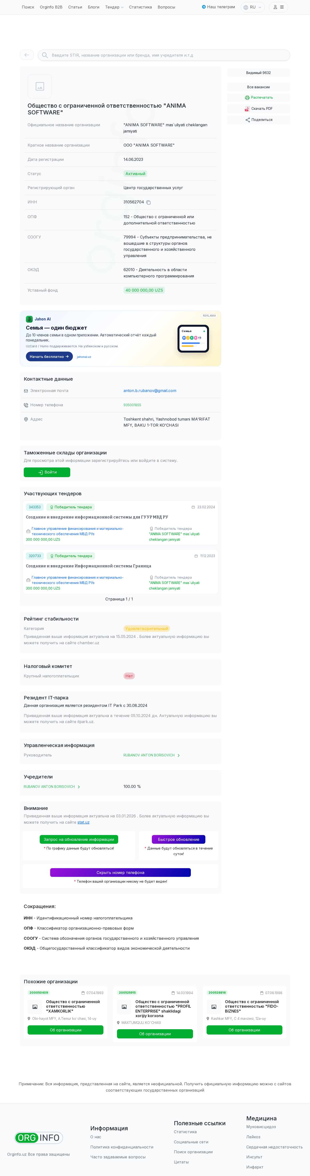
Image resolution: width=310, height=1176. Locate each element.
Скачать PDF (261, 108)
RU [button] (253, 7)
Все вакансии (258, 87)
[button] (278, 7)
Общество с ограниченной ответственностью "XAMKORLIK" (73, 1006)
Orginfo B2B (51, 7)
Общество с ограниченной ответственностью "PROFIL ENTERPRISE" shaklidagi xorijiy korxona (163, 1008)
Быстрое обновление (178, 839)
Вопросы (166, 7)
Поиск (28, 7)
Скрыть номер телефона (120, 872)
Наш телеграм (220, 6)
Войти (50, 472)
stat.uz (84, 822)
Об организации (65, 1030)
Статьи (75, 7)
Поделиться (261, 120)
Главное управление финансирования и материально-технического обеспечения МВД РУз (78, 531)
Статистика (140, 7)
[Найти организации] (38, 1138)
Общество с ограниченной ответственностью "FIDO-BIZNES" (252, 1006)
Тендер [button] (112, 7)
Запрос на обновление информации (79, 839)
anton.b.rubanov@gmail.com (150, 390)
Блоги (93, 7)
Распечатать (261, 97)
